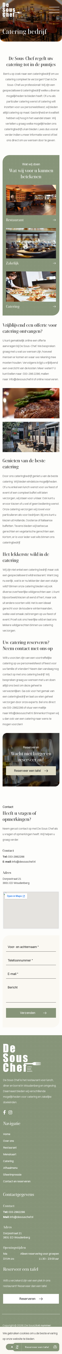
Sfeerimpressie (12, 1174)
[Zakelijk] (31, 249)
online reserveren (47, 379)
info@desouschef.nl (21, 379)
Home (6, 1134)
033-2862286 (15, 707)
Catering (8, 1161)
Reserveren (27, 1299)
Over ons (8, 1140)
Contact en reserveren (16, 1181)
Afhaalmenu (10, 1167)
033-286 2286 (31, 373)
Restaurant (10, 1147)
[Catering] (31, 293)
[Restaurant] (31, 206)
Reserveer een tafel (27, 771)
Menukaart (9, 1154)
